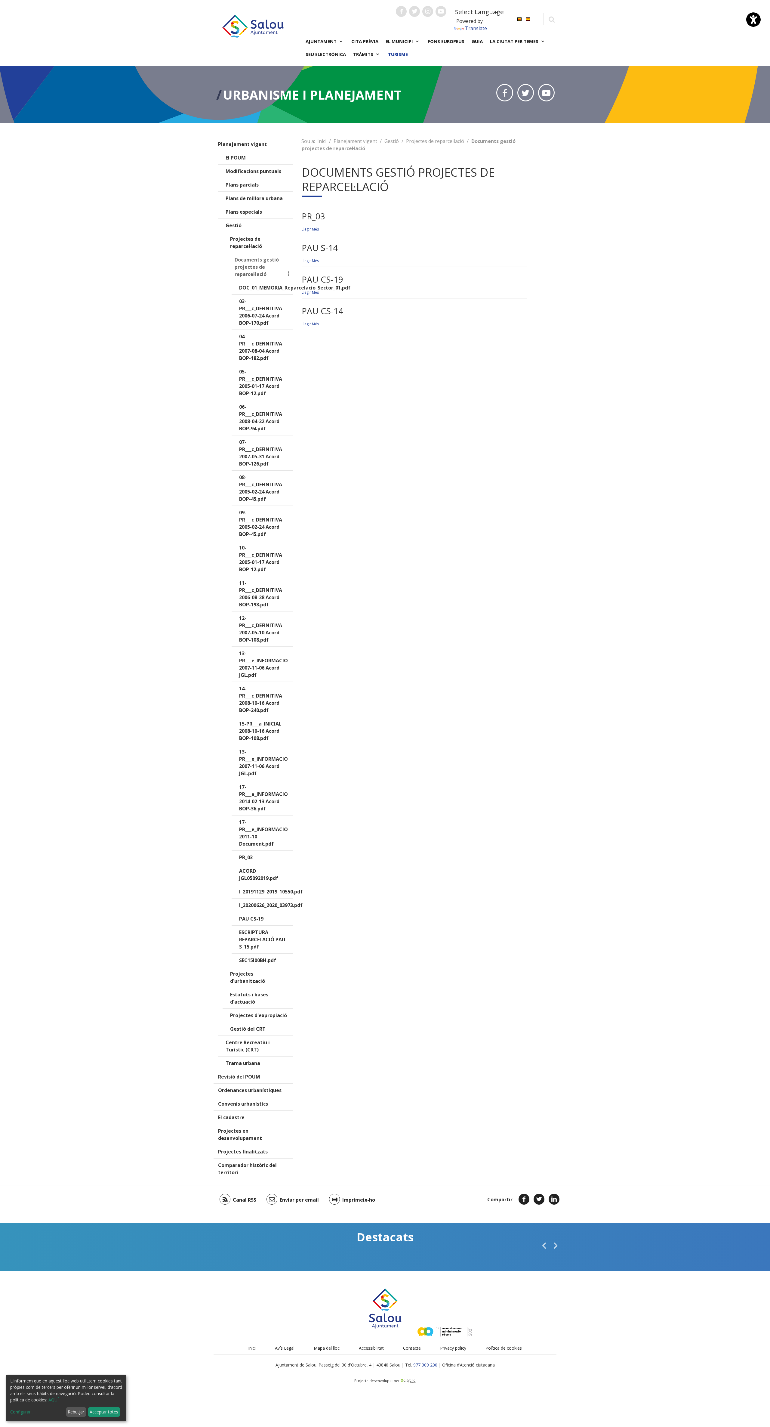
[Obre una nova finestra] (401, 11)
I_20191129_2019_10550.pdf (266, 891)
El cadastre (231, 1117)
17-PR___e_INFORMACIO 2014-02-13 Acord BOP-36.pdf (263, 798)
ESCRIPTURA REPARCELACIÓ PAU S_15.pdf (262, 939)
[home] (253, 25)
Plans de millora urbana (254, 198)
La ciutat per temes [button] (515, 41)
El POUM (236, 157)
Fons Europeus (446, 41)
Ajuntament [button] (322, 41)
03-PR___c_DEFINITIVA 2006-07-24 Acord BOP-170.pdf (260, 312)
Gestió (234, 225)
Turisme (398, 54)
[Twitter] (539, 1199)
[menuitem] (519, 18)
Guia (477, 41)
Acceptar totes (104, 1412)
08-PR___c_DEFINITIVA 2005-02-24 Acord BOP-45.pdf (260, 488)
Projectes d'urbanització (247, 977)
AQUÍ (53, 1400)
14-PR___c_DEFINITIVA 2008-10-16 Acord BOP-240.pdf (260, 699)
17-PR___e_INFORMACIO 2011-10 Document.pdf (263, 833)
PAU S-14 (320, 247)
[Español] (528, 18)
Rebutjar (76, 1412)
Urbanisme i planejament (312, 94)
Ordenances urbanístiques (250, 1090)
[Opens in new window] (504, 92)
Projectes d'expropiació (258, 1015)
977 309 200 (425, 1365)
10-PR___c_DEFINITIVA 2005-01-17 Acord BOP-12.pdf (260, 558)
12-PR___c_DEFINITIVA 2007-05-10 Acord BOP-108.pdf (260, 629)
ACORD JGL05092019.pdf (258, 874)
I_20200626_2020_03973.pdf (266, 905)
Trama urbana (243, 1063)
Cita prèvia (364, 41)
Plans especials (244, 212)
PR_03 (246, 857)
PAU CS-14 (322, 311)
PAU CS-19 (251, 918)
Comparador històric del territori (247, 1169)
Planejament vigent (242, 144)
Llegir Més (310, 229)
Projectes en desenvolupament (240, 1134)
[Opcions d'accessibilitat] (753, 19)
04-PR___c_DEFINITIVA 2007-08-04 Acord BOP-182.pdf (260, 347)
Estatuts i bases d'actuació (249, 998)
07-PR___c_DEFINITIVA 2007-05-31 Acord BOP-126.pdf (260, 453)
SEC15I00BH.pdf (257, 960)
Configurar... (21, 1412)
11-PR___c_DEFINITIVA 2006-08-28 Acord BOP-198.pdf (260, 594)
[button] (544, 1245)
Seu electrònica (326, 54)
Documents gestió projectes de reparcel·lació (257, 266)
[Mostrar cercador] (551, 19)
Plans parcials (242, 184)
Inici (321, 141)
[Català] (519, 18)
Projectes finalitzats (243, 1151)
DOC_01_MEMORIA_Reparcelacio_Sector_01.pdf (266, 287)
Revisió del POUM (239, 1076)
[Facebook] (524, 1199)
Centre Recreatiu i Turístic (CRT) (248, 1046)
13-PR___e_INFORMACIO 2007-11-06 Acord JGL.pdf (263, 664)
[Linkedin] (554, 1199)
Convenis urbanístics (243, 1103)
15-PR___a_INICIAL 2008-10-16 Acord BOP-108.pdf (260, 730)
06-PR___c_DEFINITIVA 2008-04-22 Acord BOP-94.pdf (260, 418)
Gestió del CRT (248, 1029)
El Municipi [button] (400, 41)
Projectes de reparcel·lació (246, 242)
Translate (476, 28)
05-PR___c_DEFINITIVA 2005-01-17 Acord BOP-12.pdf (260, 382)
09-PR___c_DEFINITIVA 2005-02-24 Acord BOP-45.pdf (260, 523)
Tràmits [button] (363, 54)
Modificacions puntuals (253, 171)
